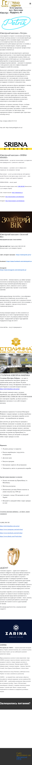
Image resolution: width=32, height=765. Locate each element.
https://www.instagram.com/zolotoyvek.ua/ (13, 270)
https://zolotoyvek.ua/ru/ (23, 255)
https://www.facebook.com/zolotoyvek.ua (19, 261)
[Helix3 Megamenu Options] (30, 3)
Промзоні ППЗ (21, 758)
